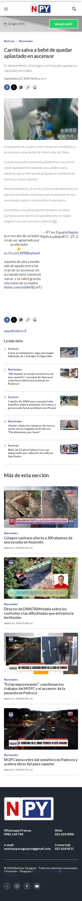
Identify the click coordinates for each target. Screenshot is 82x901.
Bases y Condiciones (46, 871)
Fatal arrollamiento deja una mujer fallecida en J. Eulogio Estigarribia (31, 354)
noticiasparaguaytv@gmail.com (27, 846)
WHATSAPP (64, 24)
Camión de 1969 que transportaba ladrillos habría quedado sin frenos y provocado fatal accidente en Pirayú (32, 405)
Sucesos (13, 348)
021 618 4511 (64, 846)
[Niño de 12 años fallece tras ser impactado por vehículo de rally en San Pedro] (69, 449)
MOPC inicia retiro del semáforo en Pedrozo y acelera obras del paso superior (41, 762)
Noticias (9, 41)
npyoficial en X (15, 331)
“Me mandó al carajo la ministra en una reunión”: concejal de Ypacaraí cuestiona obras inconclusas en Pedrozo (31, 378)
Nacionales (26, 41)
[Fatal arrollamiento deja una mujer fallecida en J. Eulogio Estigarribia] (69, 352)
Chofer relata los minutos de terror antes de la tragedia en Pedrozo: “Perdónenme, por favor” (31, 429)
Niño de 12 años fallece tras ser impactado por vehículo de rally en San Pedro (30, 453)
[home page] (41, 9)
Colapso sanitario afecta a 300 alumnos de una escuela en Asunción (38, 540)
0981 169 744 (17, 832)
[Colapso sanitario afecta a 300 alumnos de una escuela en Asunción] (41, 507)
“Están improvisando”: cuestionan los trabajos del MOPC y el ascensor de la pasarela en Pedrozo (34, 688)
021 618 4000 (64, 832)
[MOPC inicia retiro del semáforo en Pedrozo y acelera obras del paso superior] (41, 729)
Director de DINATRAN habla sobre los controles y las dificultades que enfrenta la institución (38, 613)
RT (55, 221)
